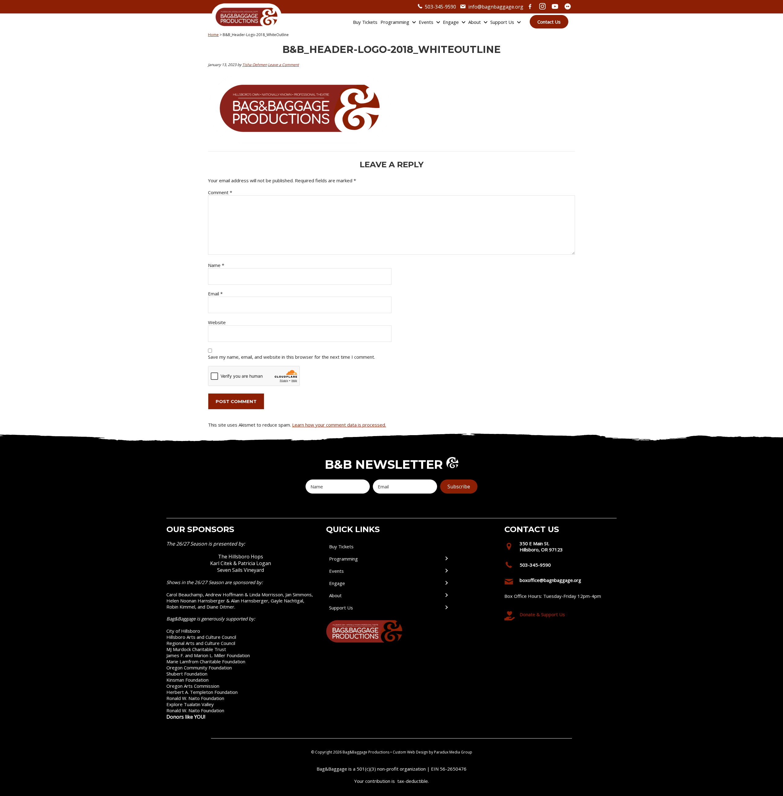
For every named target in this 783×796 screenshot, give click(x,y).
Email (215, 294)
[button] (458, 486)
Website (217, 322)
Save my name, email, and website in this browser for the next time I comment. (291, 357)
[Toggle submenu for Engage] (446, 583)
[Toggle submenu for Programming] (446, 558)
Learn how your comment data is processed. (339, 425)
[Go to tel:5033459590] (558, 566)
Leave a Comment (283, 64)
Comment (220, 192)
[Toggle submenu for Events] (446, 571)
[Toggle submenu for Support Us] (446, 607)
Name (216, 265)
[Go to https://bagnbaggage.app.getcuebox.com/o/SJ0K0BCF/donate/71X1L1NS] (558, 615)
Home (213, 34)
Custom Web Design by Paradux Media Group (432, 752)
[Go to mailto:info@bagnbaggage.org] (558, 582)
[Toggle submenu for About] (446, 595)
